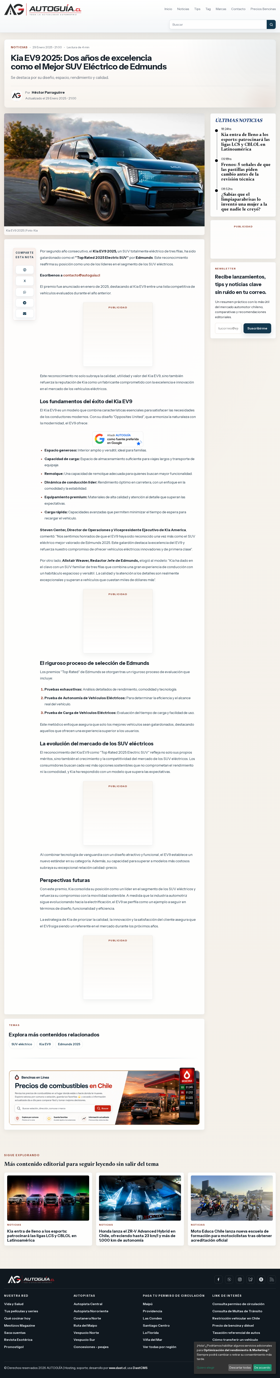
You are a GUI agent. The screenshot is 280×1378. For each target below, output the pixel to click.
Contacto (238, 9)
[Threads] (261, 1279)
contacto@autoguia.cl (81, 275)
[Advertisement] (118, 337)
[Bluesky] (250, 1279)
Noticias (183, 9)
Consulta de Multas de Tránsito (237, 1311)
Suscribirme (257, 328)
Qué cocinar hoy (17, 1318)
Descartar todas (240, 1367)
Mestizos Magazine (19, 1325)
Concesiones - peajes (91, 1347)
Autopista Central (88, 1304)
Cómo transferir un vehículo (235, 1340)
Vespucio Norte (86, 1332)
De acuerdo (262, 1367)
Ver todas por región (159, 1347)
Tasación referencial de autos (236, 1332)
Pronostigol (14, 1347)
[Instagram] (240, 1279)
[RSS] (272, 1279)
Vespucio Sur (84, 1340)
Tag (208, 9)
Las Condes (152, 1318)
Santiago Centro (156, 1325)
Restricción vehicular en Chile (236, 1318)
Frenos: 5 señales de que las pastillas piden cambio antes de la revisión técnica (246, 172)
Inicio (168, 9)
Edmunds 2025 (69, 1044)
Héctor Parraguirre (48, 92)
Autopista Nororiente (91, 1311)
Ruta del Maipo (85, 1325)
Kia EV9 (45, 1044)
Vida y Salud (13, 1304)
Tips (197, 9)
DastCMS (140, 1368)
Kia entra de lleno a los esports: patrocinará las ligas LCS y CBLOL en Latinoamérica (245, 142)
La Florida (151, 1332)
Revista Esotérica (18, 1340)
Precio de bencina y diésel (233, 1325)
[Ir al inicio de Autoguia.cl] (42, 9)
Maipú (148, 1304)
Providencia (152, 1311)
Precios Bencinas (263, 9)
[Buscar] (271, 24)
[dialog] (235, 1358)
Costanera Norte (87, 1318)
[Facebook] (218, 1279)
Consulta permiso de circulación (238, 1304)
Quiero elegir (205, 1367)
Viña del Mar (152, 1340)
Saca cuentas (15, 1332)
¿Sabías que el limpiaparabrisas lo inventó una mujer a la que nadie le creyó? (244, 202)
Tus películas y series (21, 1311)
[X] (229, 1279)
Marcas (221, 9)
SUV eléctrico (21, 1044)
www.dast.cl (117, 1368)
